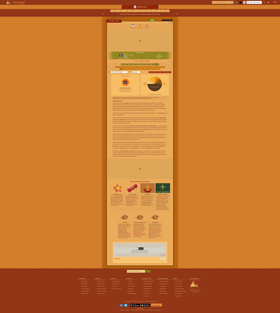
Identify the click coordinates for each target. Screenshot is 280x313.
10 (143, 67)
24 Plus (147, 61)
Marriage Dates (116, 281)
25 (141, 69)
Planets (154, 10)
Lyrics (158, 10)
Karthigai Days (163, 288)
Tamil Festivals (163, 291)
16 (160, 67)
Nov (153, 64)
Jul (141, 64)
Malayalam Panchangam (181, 291)
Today (160, 72)
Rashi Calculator (179, 286)
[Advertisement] (140, 40)
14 (154, 67)
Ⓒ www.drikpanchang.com (195, 291)
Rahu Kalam (131, 288)
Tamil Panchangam (164, 281)
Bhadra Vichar (131, 286)
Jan (124, 64)
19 (124, 69)
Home (112, 10)
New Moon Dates (101, 283)
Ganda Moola (131, 283)
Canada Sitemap (157, 310)
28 (150, 69)
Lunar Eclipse (84, 283)
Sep (147, 64)
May (136, 64)
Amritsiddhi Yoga (148, 283)
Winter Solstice (84, 293)
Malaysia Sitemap (134, 310)
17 (163, 67)
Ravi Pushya (147, 291)
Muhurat (130, 10)
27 (147, 69)
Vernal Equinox (84, 286)
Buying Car (115, 286)
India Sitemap (150, 310)
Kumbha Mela (178, 296)
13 (151, 67)
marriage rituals (162, 117)
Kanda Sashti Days (164, 293)
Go (148, 271)
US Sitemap (122, 310)
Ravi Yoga (146, 296)
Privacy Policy (195, 292)
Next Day (167, 72)
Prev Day (152, 72)
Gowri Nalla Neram (164, 283)
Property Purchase (117, 288)
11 (145, 67)
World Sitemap (140, 308)
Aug (144, 64)
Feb (127, 64)
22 (132, 69)
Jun (139, 64)
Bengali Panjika (178, 293)
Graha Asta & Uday (101, 288)
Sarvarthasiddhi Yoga (149, 281)
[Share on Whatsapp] (152, 20)
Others (167, 10)
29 (153, 69)
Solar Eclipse (84, 281)
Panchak (130, 281)
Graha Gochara (100, 293)
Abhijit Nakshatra (132, 293)
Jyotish (149, 10)
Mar (130, 64)
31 (159, 69)
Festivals (143, 10)
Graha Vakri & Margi (101, 291)
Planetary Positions (101, 286)
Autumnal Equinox (85, 291)
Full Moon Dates (101, 281)
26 (144, 69)
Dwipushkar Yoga (148, 286)
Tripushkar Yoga (147, 288)
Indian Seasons (178, 281)
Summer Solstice (85, 288)
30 (156, 69)
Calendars (124, 10)
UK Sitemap (127, 310)
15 (157, 67)
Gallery (163, 10)
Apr (133, 64)
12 (148, 67)
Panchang (117, 10)
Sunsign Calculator (179, 288)
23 (135, 69)
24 (138, 69)
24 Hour (141, 61)
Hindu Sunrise (178, 283)
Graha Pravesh (122, 119)
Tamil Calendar (163, 286)
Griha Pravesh (116, 283)
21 (129, 69)
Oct (150, 64)
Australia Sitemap (142, 310)
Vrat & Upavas (136, 10)
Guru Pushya (147, 293)
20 (126, 69)
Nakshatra (130, 291)
